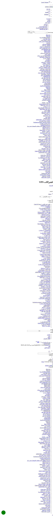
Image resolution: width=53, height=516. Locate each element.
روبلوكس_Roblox (46, 131)
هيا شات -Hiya (47, 168)
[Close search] (52, 357)
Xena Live (48, 87)
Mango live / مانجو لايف (45, 57)
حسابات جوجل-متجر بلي (44, 121)
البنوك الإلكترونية (46, 98)
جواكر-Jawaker (47, 118)
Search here (50, 32)
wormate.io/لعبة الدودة (45, 85)
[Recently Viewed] (49, 352)
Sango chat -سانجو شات (44, 70)
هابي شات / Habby (46, 160)
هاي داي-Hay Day (46, 164)
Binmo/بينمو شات (46, 44)
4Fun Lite (48, 35)
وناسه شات (47, 170)
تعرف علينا (47, 22)
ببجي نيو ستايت (46, 106)
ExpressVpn (47, 345)
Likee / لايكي (47, 54)
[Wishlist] (38, 342)
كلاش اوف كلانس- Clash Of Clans (42, 151)
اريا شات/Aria (47, 94)
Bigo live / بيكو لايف (45, 240)
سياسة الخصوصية (43, 26)
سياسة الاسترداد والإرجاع (41, 27)
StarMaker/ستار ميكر (45, 75)
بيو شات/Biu (47, 114)
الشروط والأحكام (43, 29)
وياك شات (48, 172)
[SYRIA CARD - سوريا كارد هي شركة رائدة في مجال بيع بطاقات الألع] (49, 6)
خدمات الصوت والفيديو (45, 123)
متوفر (49, 337)
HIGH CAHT (47, 50)
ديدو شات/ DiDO (46, 129)
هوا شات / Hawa (46, 165)
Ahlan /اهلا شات (46, 38)
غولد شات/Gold (46, 146)
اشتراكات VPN (46, 97)
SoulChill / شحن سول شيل (44, 72)
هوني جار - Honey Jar (45, 167)
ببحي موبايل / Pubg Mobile (44, 108)
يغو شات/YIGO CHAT (45, 174)
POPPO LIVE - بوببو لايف (44, 67)
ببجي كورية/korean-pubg (44, 104)
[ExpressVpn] (25, 343)
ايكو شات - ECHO (46, 102)
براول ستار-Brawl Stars (45, 109)
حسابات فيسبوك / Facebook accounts (41, 122)
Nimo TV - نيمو (46, 65)
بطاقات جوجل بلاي (46, 111)
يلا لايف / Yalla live (46, 176)
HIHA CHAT (47, 51)
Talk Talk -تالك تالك (45, 78)
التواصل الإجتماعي (46, 100)
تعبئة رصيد (47, 117)
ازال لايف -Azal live (45, 96)
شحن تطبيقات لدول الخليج (44, 139)
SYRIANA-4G (46, 76)
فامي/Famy (47, 147)
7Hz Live (48, 36)
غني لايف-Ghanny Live (45, 144)
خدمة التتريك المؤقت (45, 125)
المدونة (48, 21)
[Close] (47, 200)
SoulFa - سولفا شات (45, 74)
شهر (49, 346)
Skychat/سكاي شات (45, 71)
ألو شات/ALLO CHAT (45, 93)
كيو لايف (48, 153)
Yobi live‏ (48, 88)
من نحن (45, 24)
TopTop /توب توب (46, 82)
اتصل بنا (45, 25)
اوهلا (49, 101)
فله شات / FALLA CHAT (44, 149)
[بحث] (49, 16)
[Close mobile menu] (52, 364)
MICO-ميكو (47, 61)
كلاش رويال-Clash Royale (44, 152)
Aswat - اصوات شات (45, 40)
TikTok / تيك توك (46, 80)
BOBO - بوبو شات (46, 45)
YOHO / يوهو (47, 89)
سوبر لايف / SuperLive (45, 132)
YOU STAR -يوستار (45, 90)
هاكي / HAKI (47, 161)
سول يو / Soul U (46, 134)
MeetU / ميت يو (46, 58)
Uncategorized (47, 84)
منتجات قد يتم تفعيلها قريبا (44, 157)
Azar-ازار (48, 42)
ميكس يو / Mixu (46, 159)
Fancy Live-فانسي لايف (45, 48)
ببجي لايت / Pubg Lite (45, 105)
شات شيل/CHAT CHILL (44, 136)
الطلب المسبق (47, 338)
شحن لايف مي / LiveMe (44, 140)
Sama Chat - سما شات (45, 68)
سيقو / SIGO (47, 135)
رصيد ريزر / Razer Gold (45, 130)
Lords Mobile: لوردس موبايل (43, 55)
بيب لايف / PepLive (46, 113)
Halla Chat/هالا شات (45, 49)
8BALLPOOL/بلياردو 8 (45, 37)
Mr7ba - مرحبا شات (45, 62)
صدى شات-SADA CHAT (44, 142)
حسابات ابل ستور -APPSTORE (43, 119)
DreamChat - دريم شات (45, 46)
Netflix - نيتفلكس (46, 63)
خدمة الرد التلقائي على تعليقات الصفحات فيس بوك (38, 126)
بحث (31, 32)
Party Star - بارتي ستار (45, 66)
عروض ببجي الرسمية (45, 143)
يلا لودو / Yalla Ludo (45, 177)
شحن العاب (47, 138)
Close (42, 361)
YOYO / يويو (47, 92)
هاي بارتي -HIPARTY (45, 163)
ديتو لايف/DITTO (46, 127)
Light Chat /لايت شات (45, 53)
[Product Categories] (49, 10)
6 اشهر (45, 347)
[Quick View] (36, 342)
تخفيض (48, 334)
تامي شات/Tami (46, 115)
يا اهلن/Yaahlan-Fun (45, 173)
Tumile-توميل (47, 83)
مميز (49, 336)
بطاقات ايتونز (47, 110)
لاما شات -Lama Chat (45, 155)
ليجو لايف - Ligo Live (45, 156)
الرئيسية (48, 18)
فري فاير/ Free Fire (46, 148)
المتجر (48, 20)
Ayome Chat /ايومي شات (44, 41)
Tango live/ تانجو (46, 79)
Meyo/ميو (48, 59)
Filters (50, 194)
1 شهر (48, 347)
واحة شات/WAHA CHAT (44, 169)
